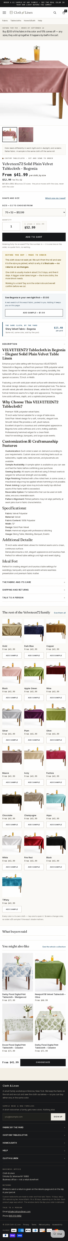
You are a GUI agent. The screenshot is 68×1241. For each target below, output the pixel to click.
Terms (34, 1224)
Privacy (26, 1224)
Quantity (7, 220)
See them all (60, 613)
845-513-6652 (15, 1216)
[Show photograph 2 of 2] (25, 134)
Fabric (5, 21)
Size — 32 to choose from (17, 205)
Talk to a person (13, 597)
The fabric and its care (16, 582)
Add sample (14, 655)
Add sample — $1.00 (34, 313)
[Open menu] (4, 12)
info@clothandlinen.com (19, 1211)
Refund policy (44, 1224)
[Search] (54, 12)
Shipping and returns (15, 590)
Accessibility (57, 1224)
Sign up (58, 1117)
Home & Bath (29, 21)
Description (9, 344)
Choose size (43, 1062)
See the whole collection (54, 947)
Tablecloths (15, 21)
